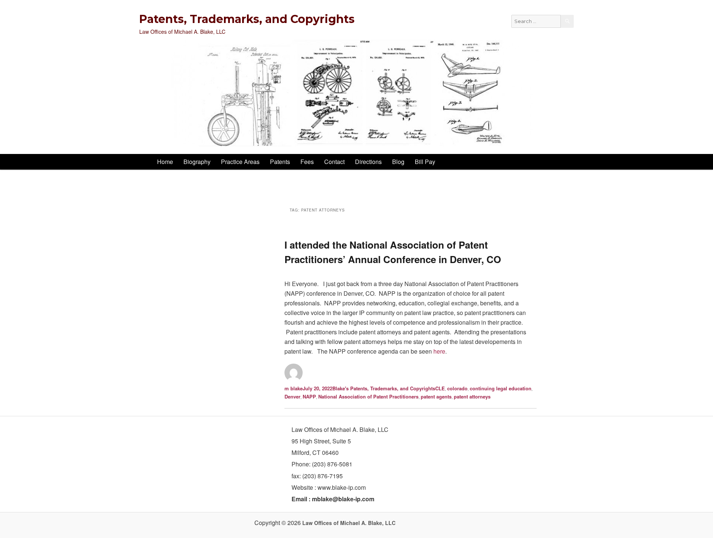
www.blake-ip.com (342, 487)
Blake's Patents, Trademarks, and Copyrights (383, 388)
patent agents (436, 396)
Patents (280, 161)
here (439, 351)
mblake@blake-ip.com (343, 499)
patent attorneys (472, 396)
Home (165, 161)
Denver (292, 396)
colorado (457, 388)
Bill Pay (425, 161)
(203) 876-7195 (322, 476)
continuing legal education (500, 388)
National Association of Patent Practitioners (368, 396)
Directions (368, 161)
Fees (307, 161)
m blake (293, 388)
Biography (197, 161)
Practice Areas (240, 161)
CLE (440, 388)
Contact (334, 161)
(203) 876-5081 (331, 464)
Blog (398, 161)
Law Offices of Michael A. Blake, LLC (348, 522)
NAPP (309, 396)
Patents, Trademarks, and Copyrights (247, 19)
